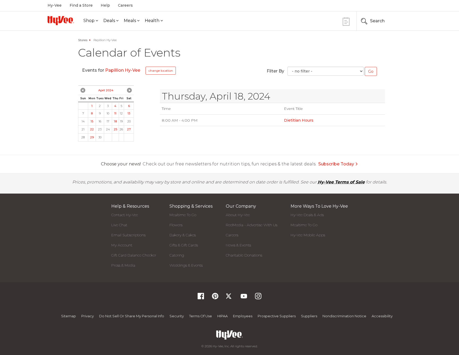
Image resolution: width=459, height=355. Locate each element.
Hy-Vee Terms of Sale (341, 182)
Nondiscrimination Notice (344, 316)
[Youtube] (244, 297)
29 (92, 137)
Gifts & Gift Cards (183, 245)
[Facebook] (201, 297)
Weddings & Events (186, 265)
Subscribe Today (336, 163)
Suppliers (309, 316)
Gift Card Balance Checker (133, 255)
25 (115, 129)
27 (129, 129)
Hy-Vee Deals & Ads (307, 214)
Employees (242, 316)
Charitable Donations (244, 255)
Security (176, 316)
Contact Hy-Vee (124, 214)
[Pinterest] (215, 297)
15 (92, 121)
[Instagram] (258, 297)
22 (92, 129)
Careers (125, 5)
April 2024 (105, 90)
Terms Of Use (200, 316)
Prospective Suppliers (277, 316)
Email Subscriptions (128, 235)
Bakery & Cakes (182, 235)
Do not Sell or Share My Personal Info (131, 316)
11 (115, 113)
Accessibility (382, 316)
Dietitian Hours (298, 120)
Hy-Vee (55, 5)
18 (115, 121)
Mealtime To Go (182, 214)
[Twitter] (229, 297)
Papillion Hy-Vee (123, 70)
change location (160, 70)
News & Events (238, 245)
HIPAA (222, 316)
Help (105, 5)
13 (129, 113)
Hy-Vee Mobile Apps (308, 235)
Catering (176, 255)
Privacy (87, 316)
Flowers (175, 225)
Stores (82, 40)
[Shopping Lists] (346, 21)
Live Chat (119, 225)
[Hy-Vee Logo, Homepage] (61, 20)
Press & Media (123, 265)
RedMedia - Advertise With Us (251, 225)
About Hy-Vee (238, 214)
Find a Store (81, 5)
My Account (121, 245)
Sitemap (68, 316)
